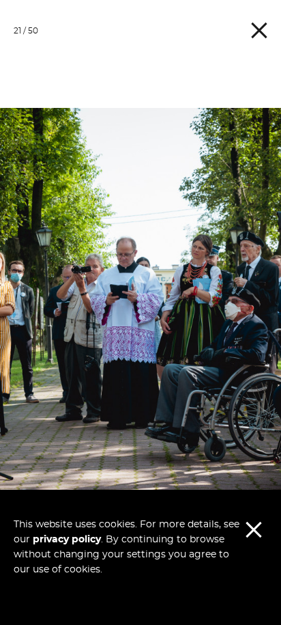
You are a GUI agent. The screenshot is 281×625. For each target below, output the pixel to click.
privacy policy (67, 539)
